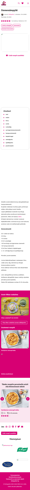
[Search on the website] (19, 3)
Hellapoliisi (11, 14)
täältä (19, 216)
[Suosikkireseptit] (22, 3)
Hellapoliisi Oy (15, 481)
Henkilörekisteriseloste (15, 477)
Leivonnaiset (17, 25)
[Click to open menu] (28, 3)
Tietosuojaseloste (15, 475)
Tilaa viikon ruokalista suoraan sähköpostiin (14, 322)
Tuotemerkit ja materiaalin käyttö (15, 479)
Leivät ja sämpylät (6, 25)
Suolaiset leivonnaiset (7, 28)
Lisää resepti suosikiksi (9, 433)
